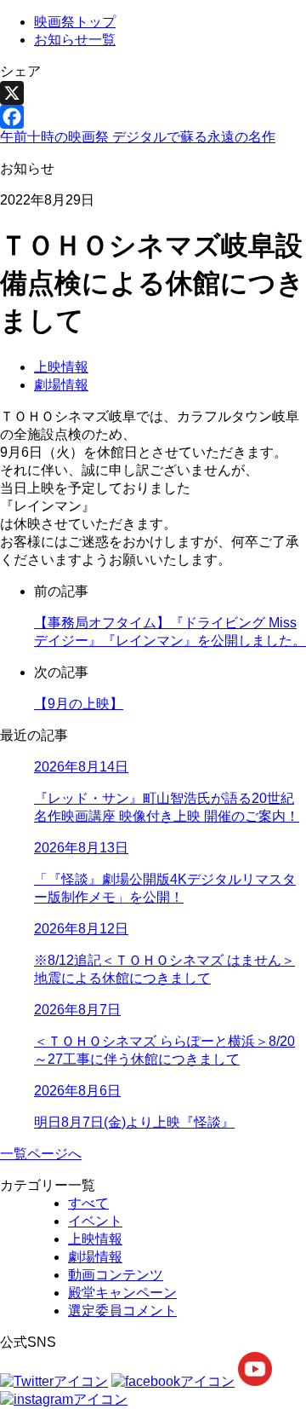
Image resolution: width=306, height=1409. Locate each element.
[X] (153, 93)
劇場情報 (61, 385)
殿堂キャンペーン (122, 1292)
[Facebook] (153, 117)
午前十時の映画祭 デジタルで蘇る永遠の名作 (137, 137)
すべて (88, 1203)
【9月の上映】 (78, 703)
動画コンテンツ (115, 1275)
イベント (95, 1221)
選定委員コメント (122, 1310)
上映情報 (61, 367)
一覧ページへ (41, 1153)
